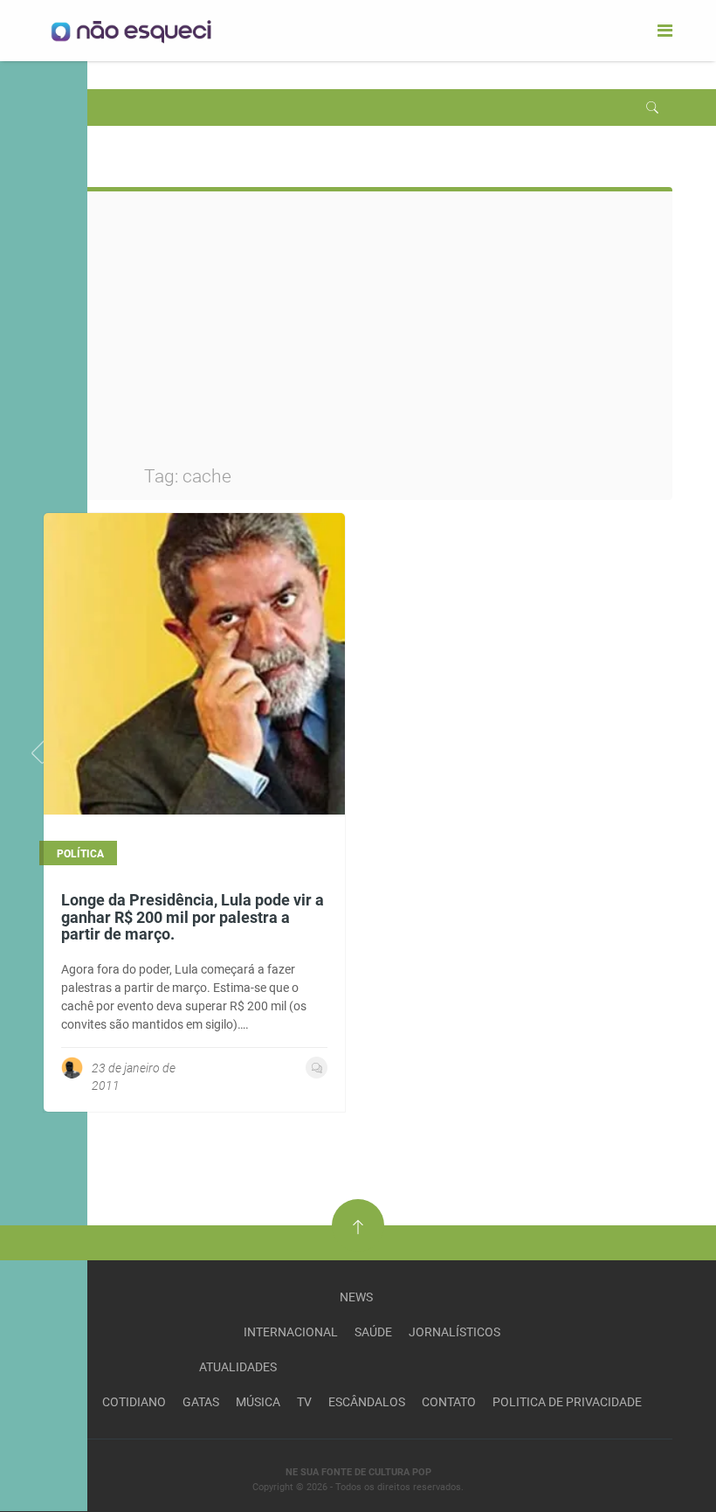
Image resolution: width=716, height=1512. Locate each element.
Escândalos (366, 1402)
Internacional (291, 1332)
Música (258, 1402)
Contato (449, 1402)
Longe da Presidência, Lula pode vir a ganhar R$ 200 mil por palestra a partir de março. (192, 917)
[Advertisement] (401, 335)
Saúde (373, 1332)
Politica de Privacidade (567, 1402)
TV (304, 1402)
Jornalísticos (454, 1332)
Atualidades (238, 1367)
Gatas (200, 1402)
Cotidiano (134, 1402)
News (356, 1297)
